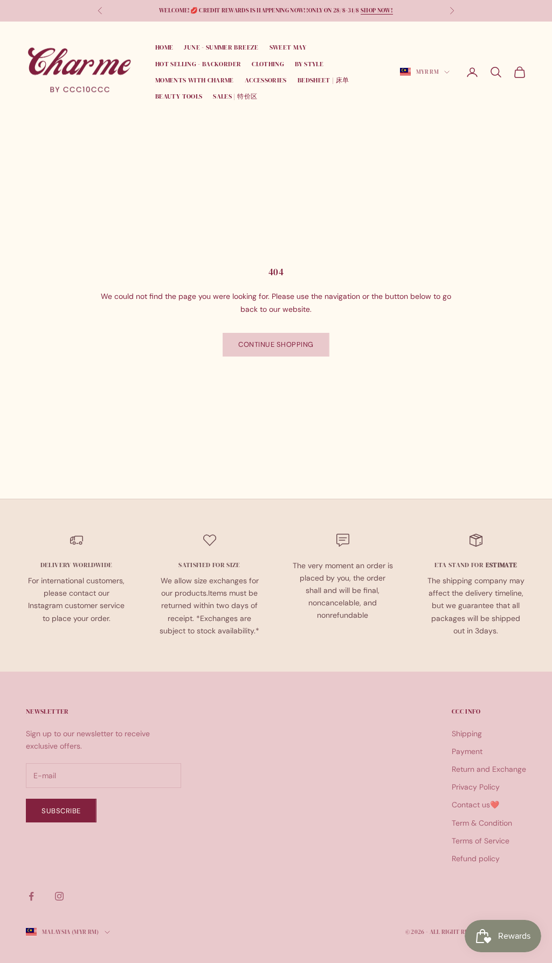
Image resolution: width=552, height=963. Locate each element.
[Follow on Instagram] (59, 896)
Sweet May (288, 47)
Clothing (268, 64)
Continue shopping (276, 344)
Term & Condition (482, 823)
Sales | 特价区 (235, 96)
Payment (467, 751)
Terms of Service (480, 841)
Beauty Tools (178, 96)
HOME (164, 47)
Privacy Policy (476, 787)
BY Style (309, 64)
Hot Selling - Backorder (198, 64)
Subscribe (61, 810)
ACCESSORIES (266, 80)
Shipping (467, 733)
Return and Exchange (489, 769)
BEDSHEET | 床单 (323, 80)
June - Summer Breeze (221, 47)
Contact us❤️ (475, 805)
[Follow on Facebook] (31, 896)
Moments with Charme (194, 80)
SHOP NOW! (377, 10)
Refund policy (476, 858)
